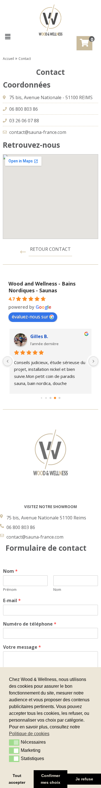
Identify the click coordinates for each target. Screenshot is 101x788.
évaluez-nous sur (30, 317)
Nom (10, 571)
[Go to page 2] (51, 398)
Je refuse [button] (84, 779)
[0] (84, 43)
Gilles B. (39, 336)
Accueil (8, 58)
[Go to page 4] (60, 398)
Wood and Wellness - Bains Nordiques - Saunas (41, 287)
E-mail (12, 601)
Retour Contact (50, 249)
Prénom (10, 589)
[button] (7, 36)
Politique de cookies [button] (29, 733)
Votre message (22, 647)
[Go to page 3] (55, 398)
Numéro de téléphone (29, 624)
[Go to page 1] (46, 398)
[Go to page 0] (41, 398)
